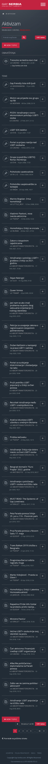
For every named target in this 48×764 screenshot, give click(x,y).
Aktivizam (11, 23)
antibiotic (18, 472)
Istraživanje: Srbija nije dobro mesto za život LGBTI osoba (24, 451)
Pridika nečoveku (18, 437)
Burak (16, 231)
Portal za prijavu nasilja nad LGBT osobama (23, 143)
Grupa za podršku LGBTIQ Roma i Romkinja (22, 158)
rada (15, 189)
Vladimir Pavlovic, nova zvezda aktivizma (21, 215)
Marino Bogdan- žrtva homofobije (20, 200)
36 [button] (39, 731)
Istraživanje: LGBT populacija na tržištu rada (24, 701)
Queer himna (16, 290)
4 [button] (26, 731)
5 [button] (30, 731)
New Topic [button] (11, 45)
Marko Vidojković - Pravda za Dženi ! (24, 576)
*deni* (16, 219)
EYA (14, 132)
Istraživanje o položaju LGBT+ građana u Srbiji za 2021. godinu (24, 260)
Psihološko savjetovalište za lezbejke (23, 185)
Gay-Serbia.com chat (19, 65)
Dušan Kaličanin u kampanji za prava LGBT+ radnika (23, 346)
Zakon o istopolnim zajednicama (19, 242)
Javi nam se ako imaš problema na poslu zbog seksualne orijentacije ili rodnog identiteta (21, 306)
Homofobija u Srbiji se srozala (24, 228)
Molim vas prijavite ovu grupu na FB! (24, 99)
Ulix (15, 280)
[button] (44, 731)
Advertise (9, 753)
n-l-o (15, 174)
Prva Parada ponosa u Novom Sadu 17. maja (24, 532)
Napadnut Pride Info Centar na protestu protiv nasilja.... (23, 605)
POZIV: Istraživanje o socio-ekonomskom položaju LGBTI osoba (24, 115)
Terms (39, 753)
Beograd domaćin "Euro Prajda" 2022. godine (21, 468)
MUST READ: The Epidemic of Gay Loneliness (24, 500)
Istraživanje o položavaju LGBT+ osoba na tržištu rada (23, 482)
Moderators (25, 30)
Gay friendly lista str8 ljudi (22, 83)
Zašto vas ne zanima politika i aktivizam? (24, 684)
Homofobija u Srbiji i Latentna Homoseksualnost (24, 590)
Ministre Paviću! (17, 618)
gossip (16, 536)
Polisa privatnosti (22, 753)
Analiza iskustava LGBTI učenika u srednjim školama (23, 421)
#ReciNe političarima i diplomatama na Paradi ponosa (21, 666)
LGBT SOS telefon (18, 129)
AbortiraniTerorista (23, 246)
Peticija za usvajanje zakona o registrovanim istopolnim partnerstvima (24, 328)
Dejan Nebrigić (17, 277)
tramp (16, 293)
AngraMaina (19, 86)
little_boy (18, 204)
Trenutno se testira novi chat (23, 60)
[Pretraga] (24, 37)
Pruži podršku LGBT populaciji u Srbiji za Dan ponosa (22, 385)
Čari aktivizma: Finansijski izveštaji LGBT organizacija (23, 650)
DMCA (33, 753)
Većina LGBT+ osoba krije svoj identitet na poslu (24, 632)
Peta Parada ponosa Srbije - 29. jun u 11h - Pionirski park (24, 514)
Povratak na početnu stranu (15, 738)
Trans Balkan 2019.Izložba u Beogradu (23, 546)
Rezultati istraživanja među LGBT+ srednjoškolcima (23, 403)
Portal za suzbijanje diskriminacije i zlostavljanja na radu (23, 365)
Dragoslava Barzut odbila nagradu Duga (22, 561)
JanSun (16, 595)
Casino (15, 30)
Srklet (16, 504)
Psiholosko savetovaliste (21, 171)
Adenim (16, 103)
